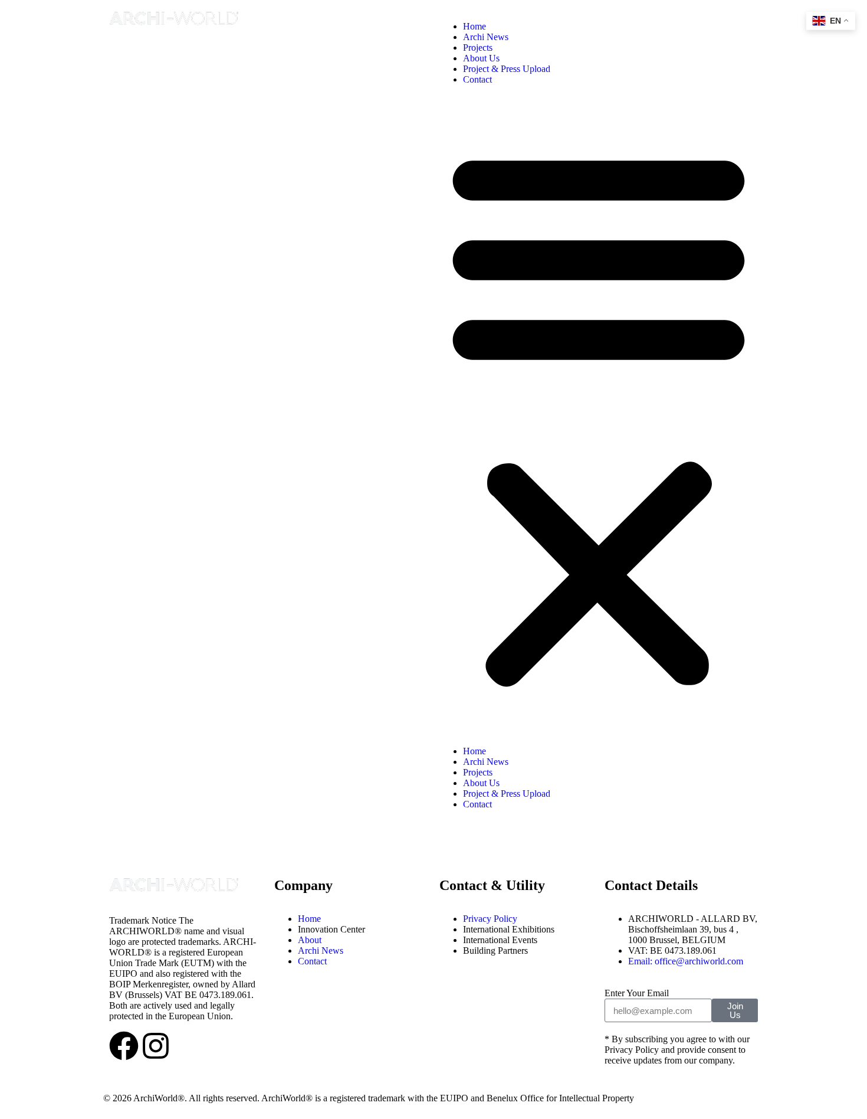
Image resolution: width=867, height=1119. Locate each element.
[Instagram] (155, 1046)
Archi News (485, 37)
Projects (477, 47)
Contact (477, 79)
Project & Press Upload (506, 69)
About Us (481, 58)
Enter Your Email (637, 993)
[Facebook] (124, 1046)
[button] (598, 415)
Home (474, 26)
